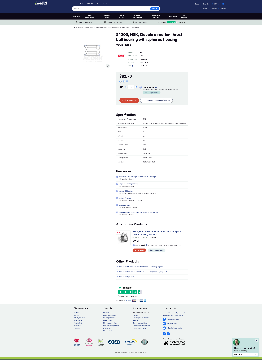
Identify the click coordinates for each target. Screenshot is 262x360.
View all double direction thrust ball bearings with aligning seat (141, 267)
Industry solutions (79, 318)
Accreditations (78, 331)
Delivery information (139, 328)
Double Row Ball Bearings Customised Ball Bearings (137, 178)
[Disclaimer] (132, 66)
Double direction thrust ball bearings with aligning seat (120, 27)
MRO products (184, 16)
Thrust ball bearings (101, 27)
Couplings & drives (107, 16)
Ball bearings (89, 27)
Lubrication (172, 16)
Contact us (238, 354)
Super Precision (128, 206)
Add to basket (128, 100)
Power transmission (90, 16)
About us (77, 312)
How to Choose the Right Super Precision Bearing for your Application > (176, 314)
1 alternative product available (155, 100)
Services (214, 8)
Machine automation (137, 16)
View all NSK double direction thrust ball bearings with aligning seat (143, 272)
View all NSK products (127, 277)
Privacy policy (124, 352)
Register (206, 4)
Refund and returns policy (141, 325)
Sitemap (117, 352)
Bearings (76, 16)
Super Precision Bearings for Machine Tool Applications (139, 214)
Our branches (78, 320)
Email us (135, 315)
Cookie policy (133, 352)
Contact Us (205, 8)
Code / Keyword (86, 3)
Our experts (77, 325)
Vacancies (77, 328)
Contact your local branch (141, 318)
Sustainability (78, 323)
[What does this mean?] (156, 87)
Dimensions (102, 3)
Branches (223, 8)
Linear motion (122, 16)
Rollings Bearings (130, 199)
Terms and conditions (140, 323)
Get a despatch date (151, 93)
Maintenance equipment (156, 16)
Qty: (121, 87)
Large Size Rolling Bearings (128, 185)
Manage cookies (142, 352)
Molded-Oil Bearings (137, 192)
